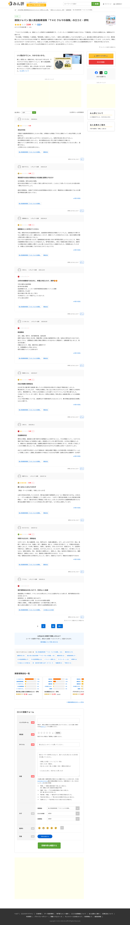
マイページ (108, 4)
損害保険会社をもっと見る (76, 702)
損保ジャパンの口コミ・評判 (57, 10)
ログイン (43, 726)
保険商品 (39, 808)
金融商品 (39, 819)
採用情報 (87, 916)
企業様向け (118, 4)
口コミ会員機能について (78, 914)
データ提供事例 (49, 914)
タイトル (22, 744)
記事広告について (107, 914)
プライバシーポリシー (41, 916)
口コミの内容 (40, 813)
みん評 (16, 4)
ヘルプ (16, 914)
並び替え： (18, 112)
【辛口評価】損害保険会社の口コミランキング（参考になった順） (33, 10)
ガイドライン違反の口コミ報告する (75, 620)
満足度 (21, 734)
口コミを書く (101, 62)
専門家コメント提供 (62, 914)
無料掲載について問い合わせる (49, 642)
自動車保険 (68, 10)
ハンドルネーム (24, 722)
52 (53, 626)
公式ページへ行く (101, 56)
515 (38, 24)
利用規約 (29, 916)
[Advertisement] (33, 94)
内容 (20, 776)
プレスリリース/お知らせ (72, 916)
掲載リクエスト (55, 916)
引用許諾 (38, 914)
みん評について (24, 71)
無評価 (58, 733)
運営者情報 (98, 916)
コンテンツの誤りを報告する (108, 47)
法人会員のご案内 (94, 914)
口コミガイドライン (42, 781)
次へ (59, 626)
